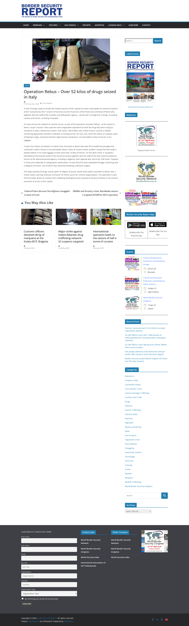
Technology (130, 456)
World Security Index (90, 557)
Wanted (128, 473)
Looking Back (115, 25)
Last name (25, 545)
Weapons (129, 478)
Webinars (37, 25)
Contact (146, 25)
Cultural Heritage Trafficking (137, 393)
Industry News (131, 414)
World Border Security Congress (138, 486)
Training (128, 465)
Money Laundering (133, 427)
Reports (87, 25)
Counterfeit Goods (133, 384)
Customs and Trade (133, 397)
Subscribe (133, 25)
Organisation (26, 572)
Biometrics (129, 376)
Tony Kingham (47, 103)
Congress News (131, 380)
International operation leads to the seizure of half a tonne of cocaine (104, 236)
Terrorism (129, 461)
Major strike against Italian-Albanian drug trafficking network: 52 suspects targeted (70, 236)
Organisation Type (28, 589)
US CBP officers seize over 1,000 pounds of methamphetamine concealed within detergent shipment (145, 338)
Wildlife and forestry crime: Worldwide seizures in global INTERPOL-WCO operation (95, 193)
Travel (127, 469)
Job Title (24, 563)
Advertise (99, 25)
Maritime (129, 418)
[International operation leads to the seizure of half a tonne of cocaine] (105, 210)
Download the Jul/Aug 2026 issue (140, 107)
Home (26, 25)
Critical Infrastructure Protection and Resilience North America (154, 281)
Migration (129, 422)
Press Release (131, 444)
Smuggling (129, 448)
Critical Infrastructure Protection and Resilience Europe (154, 261)
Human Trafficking (133, 410)
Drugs (27, 86)
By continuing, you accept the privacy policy (41, 599)
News (127, 431)
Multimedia (70, 25)
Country (24, 581)
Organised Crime (132, 439)
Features (53, 25)
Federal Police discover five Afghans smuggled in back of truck (47, 193)
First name (25, 537)
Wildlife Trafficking (133, 482)
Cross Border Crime (133, 389)
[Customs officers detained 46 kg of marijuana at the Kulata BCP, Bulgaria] (36, 210)
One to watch (130, 435)
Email (23, 554)
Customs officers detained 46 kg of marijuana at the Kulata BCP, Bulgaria (36, 236)
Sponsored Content (133, 452)
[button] (43, 25)
